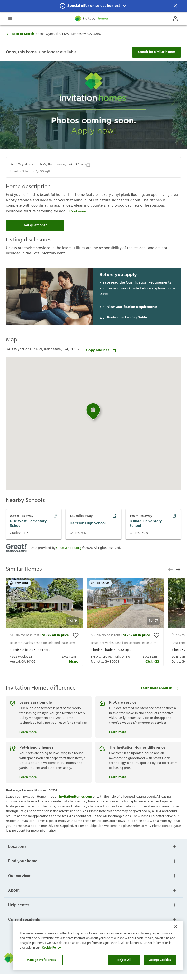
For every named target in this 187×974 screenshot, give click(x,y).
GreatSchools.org (68, 548)
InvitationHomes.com (75, 797)
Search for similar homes (156, 52)
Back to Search (23, 34)
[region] (98, 945)
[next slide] (178, 569)
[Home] (92, 18)
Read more (77, 211)
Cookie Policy (51, 947)
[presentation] (44, 622)
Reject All (124, 960)
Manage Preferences (41, 960)
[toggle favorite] (76, 635)
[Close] (175, 926)
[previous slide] (170, 569)
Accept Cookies (160, 960)
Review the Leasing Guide (127, 318)
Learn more (28, 731)
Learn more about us (156, 688)
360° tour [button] (21, 583)
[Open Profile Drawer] (175, 18)
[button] (93, 6)
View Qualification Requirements (132, 307)
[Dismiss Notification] (175, 6)
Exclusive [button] (102, 583)
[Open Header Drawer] (10, 18)
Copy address (97, 350)
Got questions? (35, 225)
